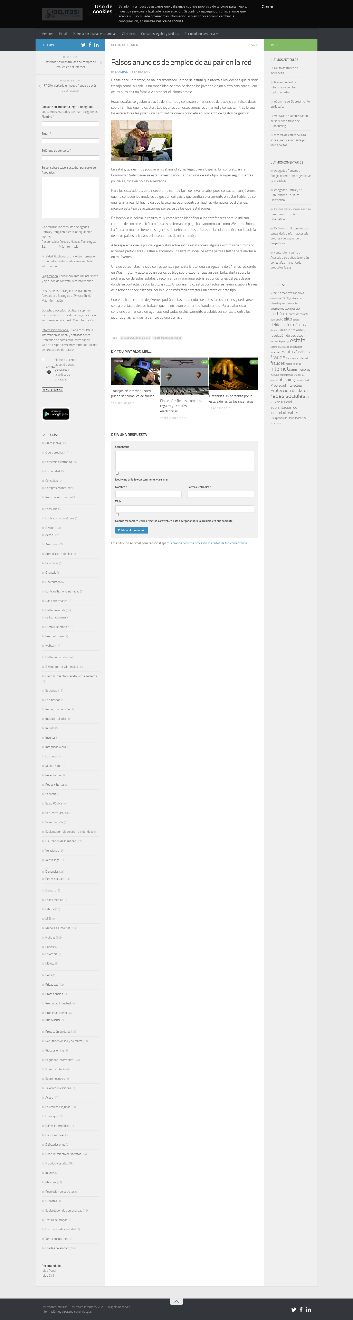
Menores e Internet (57, 928)
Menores (47, 34)
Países (49, 947)
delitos (296, 319)
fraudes (277, 363)
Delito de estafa (124, 45)
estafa (297, 340)
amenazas (287, 293)
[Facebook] (89, 44)
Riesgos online (54, 1050)
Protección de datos (57, 1031)
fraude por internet (297, 358)
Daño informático (56, 601)
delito (286, 319)
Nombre (121, 487)
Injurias (50, 728)
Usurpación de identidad (60, 1229)
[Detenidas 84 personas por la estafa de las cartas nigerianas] (233, 374)
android (299, 293)
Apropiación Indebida (58, 554)
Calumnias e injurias (57, 1107)
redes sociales (287, 395)
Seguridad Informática (59, 1060)
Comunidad (52, 471)
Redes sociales (54, 879)
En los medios (54, 900)
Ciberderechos (54, 452)
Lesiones (51, 756)
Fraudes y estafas (56, 1163)
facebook (303, 352)
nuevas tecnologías (281, 375)
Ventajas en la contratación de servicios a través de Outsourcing (289, 121)
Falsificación (52, 700)
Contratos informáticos (59, 518)
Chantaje (50, 572)
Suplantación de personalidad (63, 1210)
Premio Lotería (54, 636)
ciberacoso (297, 298)
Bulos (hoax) (53, 443)
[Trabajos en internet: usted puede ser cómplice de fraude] (135, 371)
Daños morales (55, 1135)
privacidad (302, 380)
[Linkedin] (96, 44)
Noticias (50, 937)
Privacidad (51, 984)
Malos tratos (53, 766)
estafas (287, 351)
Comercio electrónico (58, 462)
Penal (63, 34)
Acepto (50, 369)
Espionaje (51, 690)
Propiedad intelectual (58, 1013)
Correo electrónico (199, 487)
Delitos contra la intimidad (61, 667)
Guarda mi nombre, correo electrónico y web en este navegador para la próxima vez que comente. (174, 521)
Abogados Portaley (286, 171)
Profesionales (54, 994)
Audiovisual (52, 1020)
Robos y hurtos (55, 784)
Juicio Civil (48, 1275)
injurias (297, 364)
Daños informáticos (57, 1126)
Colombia (51, 954)
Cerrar (267, 6)
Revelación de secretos (60, 1192)
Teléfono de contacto (56, 150)
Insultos (50, 737)
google (288, 363)
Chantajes (51, 1116)
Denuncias (52, 871)
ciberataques (277, 303)
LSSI (48, 919)
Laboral (50, 909)
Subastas (51, 1201)
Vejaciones (52, 850)
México (50, 963)
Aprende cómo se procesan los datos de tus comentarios (209, 543)
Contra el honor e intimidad (62, 591)
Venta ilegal (52, 860)
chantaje (287, 298)
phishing (287, 379)
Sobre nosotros (55, 1079)
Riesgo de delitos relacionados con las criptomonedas (283, 87)
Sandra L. (121, 71)
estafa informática (279, 346)
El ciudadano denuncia (200, 34)
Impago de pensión (57, 709)
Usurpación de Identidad (60, 841)
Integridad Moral (55, 747)
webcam (50, 646)
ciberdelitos (277, 308)
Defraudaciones (55, 1144)
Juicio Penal (49, 1271)
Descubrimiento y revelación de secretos (71, 676)
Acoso (49, 535)
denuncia (274, 330)
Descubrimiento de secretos (63, 1154)
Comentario (122, 447)
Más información (69, 246)
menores (304, 369)
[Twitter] (83, 44)
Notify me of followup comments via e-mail (141, 479)
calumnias (275, 298)
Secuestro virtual (56, 813)
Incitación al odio (55, 719)
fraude (277, 357)
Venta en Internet (56, 1239)
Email (46, 133)
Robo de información (58, 497)
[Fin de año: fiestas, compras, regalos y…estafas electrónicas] (184, 376)
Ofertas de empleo (57, 627)
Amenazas (52, 544)
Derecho (50, 890)
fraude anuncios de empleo (167, 337)
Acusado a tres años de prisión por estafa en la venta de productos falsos (289, 262)
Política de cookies (169, 21)
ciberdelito (292, 303)
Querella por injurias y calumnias (94, 34)
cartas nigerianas (56, 617)
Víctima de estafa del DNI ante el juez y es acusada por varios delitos (288, 140)
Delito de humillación (58, 657)
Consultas (51, 481)
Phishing (50, 1182)
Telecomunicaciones (58, 1088)
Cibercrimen (53, 582)
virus (302, 418)
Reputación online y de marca (63, 1041)
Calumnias (51, 563)
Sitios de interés (55, 1069)
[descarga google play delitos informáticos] (56, 420)
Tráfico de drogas (56, 1220)
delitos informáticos (288, 324)
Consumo (51, 509)
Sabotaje (50, 794)
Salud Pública (53, 803)
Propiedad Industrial (58, 1003)
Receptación (53, 775)
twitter (292, 412)
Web (118, 501)
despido (274, 341)
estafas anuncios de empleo (135, 337)
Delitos (49, 528)
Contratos (128, 34)
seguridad (284, 402)
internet (279, 369)
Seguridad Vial (54, 822)
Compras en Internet (58, 488)
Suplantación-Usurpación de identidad (69, 832)
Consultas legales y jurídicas (160, 34)
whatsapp (276, 423)
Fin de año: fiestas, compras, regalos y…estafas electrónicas (181, 406)
